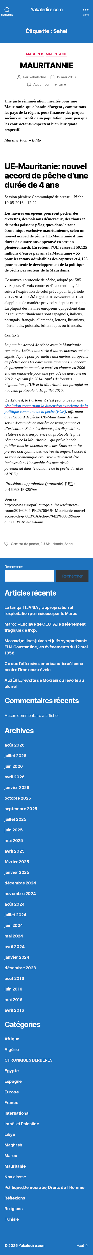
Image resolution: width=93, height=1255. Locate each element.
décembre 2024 (20, 883)
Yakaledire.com (46, 9)
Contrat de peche (25, 544)
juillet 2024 (15, 914)
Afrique (12, 1039)
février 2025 (17, 861)
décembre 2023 (20, 967)
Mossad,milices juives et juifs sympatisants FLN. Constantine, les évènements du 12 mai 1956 (46, 646)
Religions (14, 1208)
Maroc (11, 1155)
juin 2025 (14, 830)
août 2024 (15, 904)
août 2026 (15, 745)
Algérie (12, 1049)
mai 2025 (14, 840)
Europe (12, 1092)
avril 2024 (14, 946)
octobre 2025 (18, 798)
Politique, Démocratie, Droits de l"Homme (44, 1187)
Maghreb (35, 54)
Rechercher (14, 566)
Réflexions (15, 1198)
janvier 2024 (17, 957)
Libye (10, 1134)
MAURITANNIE (46, 65)
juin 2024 (14, 925)
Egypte (12, 1070)
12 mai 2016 (66, 77)
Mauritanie (56, 54)
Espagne (13, 1081)
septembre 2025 (21, 808)
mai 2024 (14, 936)
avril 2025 (14, 851)
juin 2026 (14, 766)
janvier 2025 (17, 872)
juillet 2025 (15, 819)
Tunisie (12, 1219)
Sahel (69, 544)
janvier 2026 (17, 787)
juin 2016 (13, 989)
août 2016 (14, 978)
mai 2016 (14, 999)
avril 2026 (14, 777)
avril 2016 (14, 1010)
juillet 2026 (15, 755)
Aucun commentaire (49, 84)
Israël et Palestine (22, 1123)
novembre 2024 (20, 893)
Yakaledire (37, 77)
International (17, 1113)
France (11, 1102)
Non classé (15, 1176)
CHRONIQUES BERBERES (29, 1060)
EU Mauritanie (51, 544)
